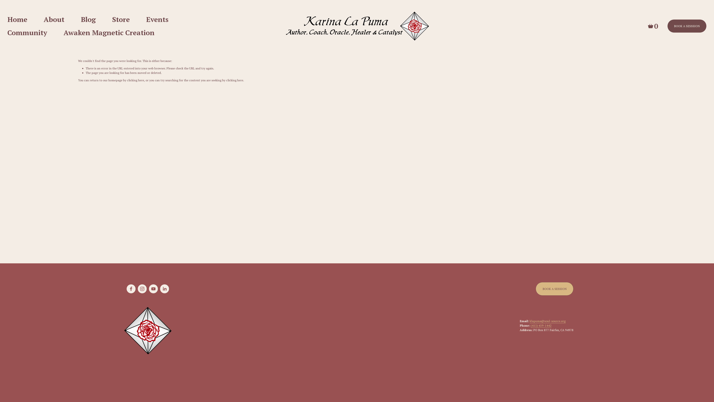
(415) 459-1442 (541, 325)
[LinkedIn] (164, 288)
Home (17, 19)
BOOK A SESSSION (687, 26)
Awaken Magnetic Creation (109, 32)
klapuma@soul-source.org (548, 321)
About (54, 19)
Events (157, 19)
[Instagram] (142, 288)
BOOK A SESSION (555, 289)
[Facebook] (131, 288)
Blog (88, 19)
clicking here (135, 80)
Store (121, 19)
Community (27, 32)
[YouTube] (153, 288)
